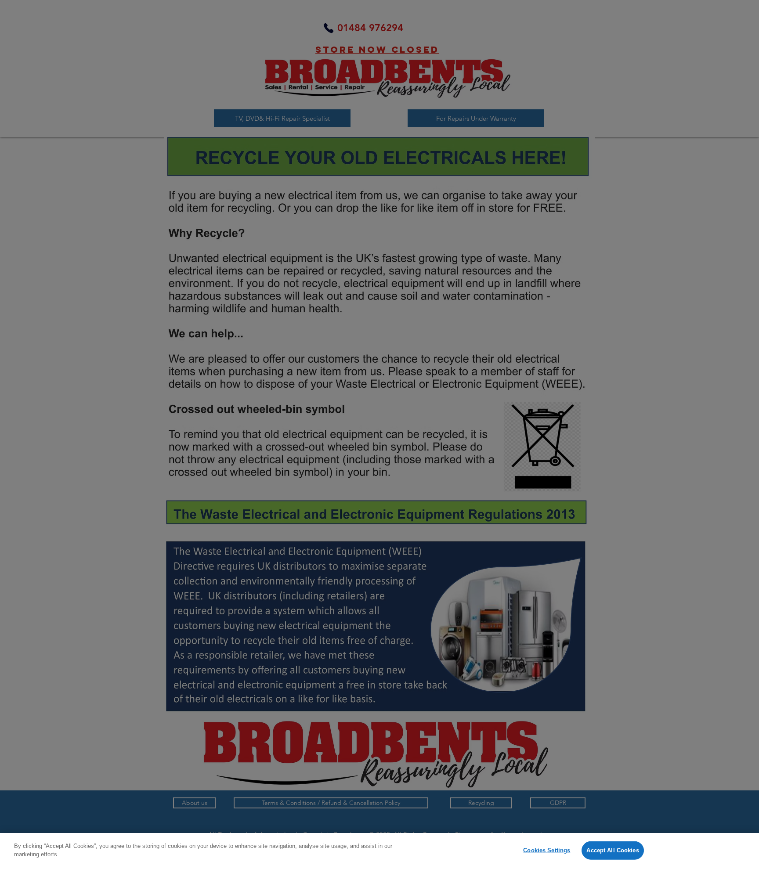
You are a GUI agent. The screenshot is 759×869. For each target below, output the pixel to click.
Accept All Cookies (612, 850)
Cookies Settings (546, 850)
